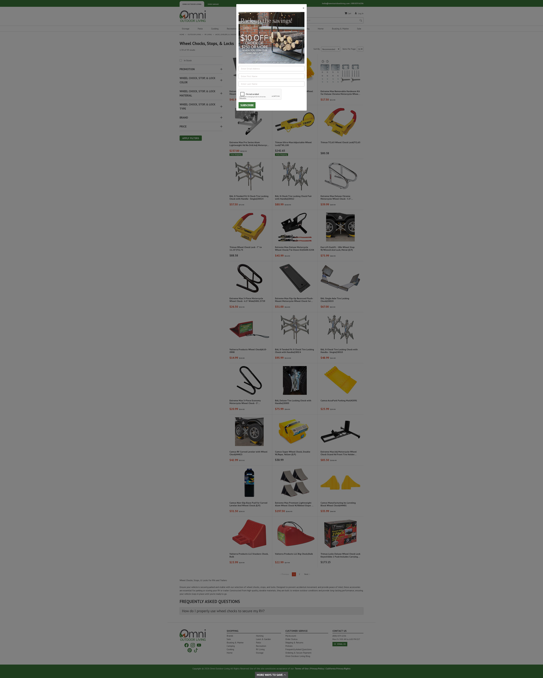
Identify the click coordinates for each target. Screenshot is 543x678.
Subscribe (247, 105)
